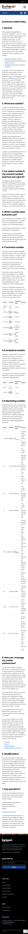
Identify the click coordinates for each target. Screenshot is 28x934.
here (14, 78)
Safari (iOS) (17, 748)
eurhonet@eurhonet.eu (9, 812)
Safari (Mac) (8, 748)
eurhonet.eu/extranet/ (11, 65)
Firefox (7, 744)
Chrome (7, 742)
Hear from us (7, 859)
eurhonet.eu (8, 59)
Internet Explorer (10, 746)
